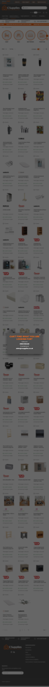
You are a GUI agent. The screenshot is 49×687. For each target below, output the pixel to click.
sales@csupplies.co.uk (24, 348)
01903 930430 (24, 344)
